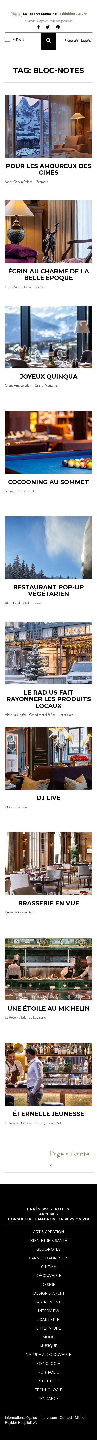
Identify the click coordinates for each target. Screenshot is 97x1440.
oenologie (48, 1363)
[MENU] (8, 39)
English (86, 40)
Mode (48, 1337)
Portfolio (49, 1372)
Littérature (48, 1328)
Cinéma (48, 1267)
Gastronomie (48, 1302)
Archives (48, 1214)
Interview (48, 1311)
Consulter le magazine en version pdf (49, 1219)
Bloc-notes (48, 1249)
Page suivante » (69, 1159)
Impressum (48, 1417)
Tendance (48, 1398)
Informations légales (21, 1417)
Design (48, 1284)
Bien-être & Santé (48, 1240)
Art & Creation (48, 1232)
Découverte (48, 1275)
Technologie (48, 1390)
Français (71, 40)
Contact (66, 1417)
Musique (48, 1346)
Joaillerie (48, 1319)
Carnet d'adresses (48, 1258)
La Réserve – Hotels (48, 1209)
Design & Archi (48, 1293)
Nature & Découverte (48, 1354)
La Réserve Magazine (55, 14)
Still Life (48, 1381)
